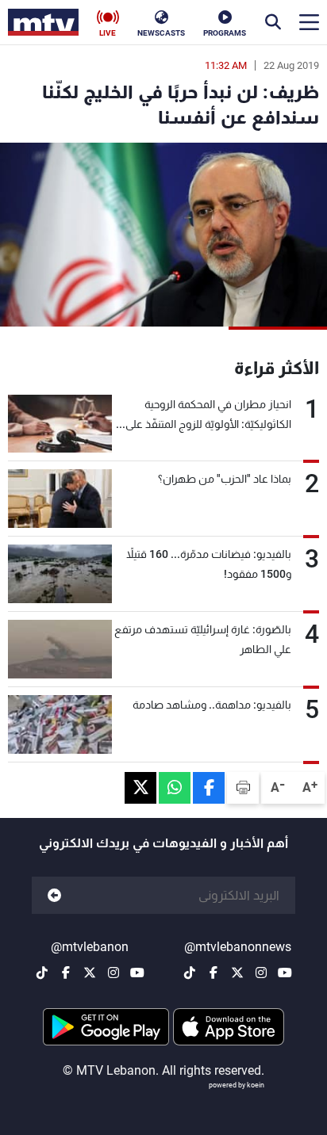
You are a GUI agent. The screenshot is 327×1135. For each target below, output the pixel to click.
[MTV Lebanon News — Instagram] (261, 972)
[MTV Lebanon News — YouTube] (285, 972)
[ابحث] (273, 22)
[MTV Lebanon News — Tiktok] (190, 972)
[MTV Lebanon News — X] (237, 972)
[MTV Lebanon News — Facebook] (213, 972)
